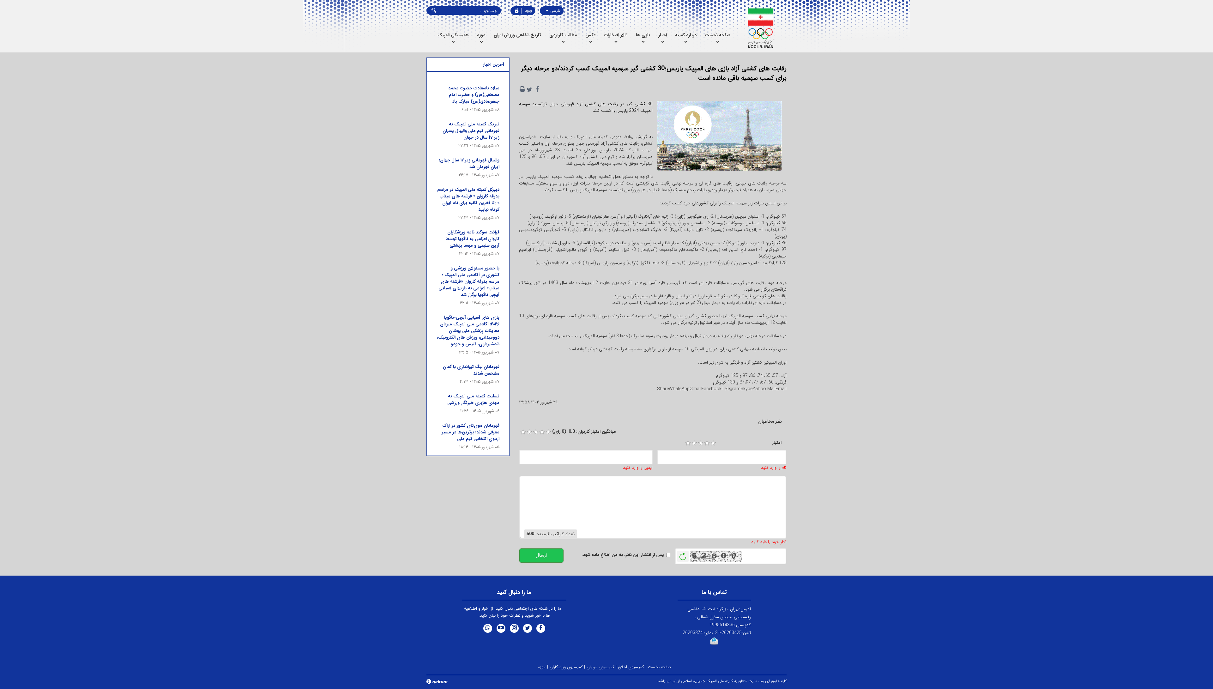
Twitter (527, 628)
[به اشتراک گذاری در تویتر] (529, 89)
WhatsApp (487, 628)
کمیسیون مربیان (600, 667)
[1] (688, 443)
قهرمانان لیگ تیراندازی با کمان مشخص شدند (471, 370)
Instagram (514, 628)
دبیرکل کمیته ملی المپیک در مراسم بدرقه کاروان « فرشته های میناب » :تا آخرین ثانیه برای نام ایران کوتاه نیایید (468, 199)
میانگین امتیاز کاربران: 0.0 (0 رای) (584, 431)
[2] (694, 443)
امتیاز (777, 442)
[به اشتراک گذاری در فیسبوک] (537, 89)
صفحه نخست (659, 667)
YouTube (501, 628)
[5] (713, 443)
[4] (707, 443)
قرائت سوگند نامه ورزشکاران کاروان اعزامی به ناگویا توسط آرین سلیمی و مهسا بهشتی (472, 239)
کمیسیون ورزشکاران (566, 667)
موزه (542, 667)
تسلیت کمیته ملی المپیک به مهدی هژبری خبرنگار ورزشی (473, 399)
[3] (700, 443)
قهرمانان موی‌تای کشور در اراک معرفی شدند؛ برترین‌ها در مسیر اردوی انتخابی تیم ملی (470, 432)
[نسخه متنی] (522, 89)
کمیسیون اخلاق (631, 667)
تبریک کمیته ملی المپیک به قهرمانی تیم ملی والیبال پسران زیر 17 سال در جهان (471, 131)
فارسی (554, 10)
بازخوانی (683, 555)
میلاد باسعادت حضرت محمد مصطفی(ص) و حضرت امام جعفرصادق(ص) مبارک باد (473, 95)
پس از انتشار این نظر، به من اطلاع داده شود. (623, 555)
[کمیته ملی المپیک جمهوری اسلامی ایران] (760, 28)
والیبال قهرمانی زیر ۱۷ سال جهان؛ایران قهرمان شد (469, 163)
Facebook (540, 628)
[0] (523, 432)
